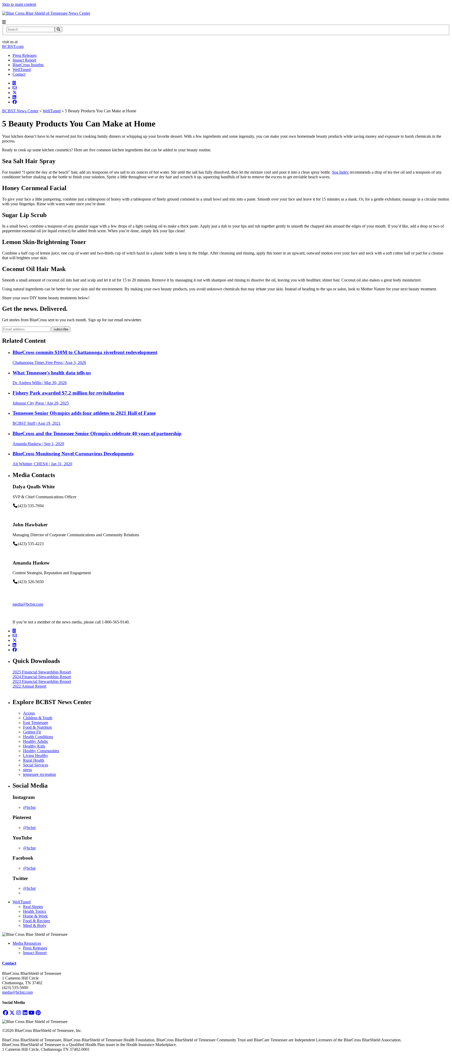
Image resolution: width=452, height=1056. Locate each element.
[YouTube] (31, 1012)
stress (27, 769)
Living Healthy (35, 755)
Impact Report (24, 60)
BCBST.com (13, 46)
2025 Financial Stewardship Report (42, 672)
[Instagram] (18, 1012)
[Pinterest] (38, 1012)
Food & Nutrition (37, 727)
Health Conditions (38, 736)
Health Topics (34, 911)
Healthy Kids (34, 746)
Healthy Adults (35, 741)
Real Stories (33, 906)
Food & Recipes (36, 921)
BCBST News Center (20, 111)
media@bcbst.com (28, 604)
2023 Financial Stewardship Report (42, 681)
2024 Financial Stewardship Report (42, 676)
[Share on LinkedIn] (14, 97)
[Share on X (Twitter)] (15, 92)
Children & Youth (37, 718)
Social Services (35, 765)
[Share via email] (15, 88)
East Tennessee (35, 722)
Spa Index (340, 172)
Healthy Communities (41, 751)
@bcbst (29, 807)
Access (29, 713)
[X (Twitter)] (12, 1012)
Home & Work (35, 916)
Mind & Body (34, 925)
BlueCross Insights (28, 65)
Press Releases (25, 55)
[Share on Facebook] (15, 102)
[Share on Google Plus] (14, 83)
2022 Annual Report (29, 686)
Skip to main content (19, 4)
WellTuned (22, 69)
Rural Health (33, 760)
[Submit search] (58, 29)
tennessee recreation (39, 774)
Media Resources (27, 943)
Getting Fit (32, 732)
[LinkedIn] (25, 1012)
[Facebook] (5, 1012)
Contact (19, 74)
